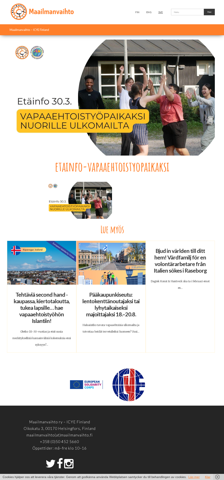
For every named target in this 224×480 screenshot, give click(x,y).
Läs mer (194, 477)
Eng (149, 12)
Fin (137, 12)
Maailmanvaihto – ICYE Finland (29, 30)
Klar (207, 477)
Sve (160, 12)
